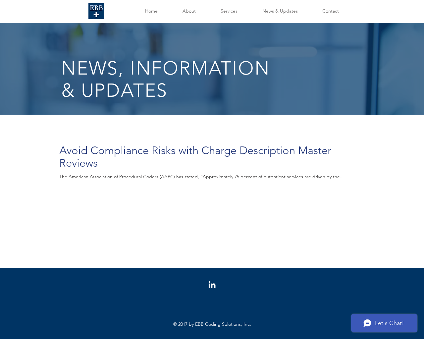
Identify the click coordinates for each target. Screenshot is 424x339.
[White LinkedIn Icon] (212, 285)
